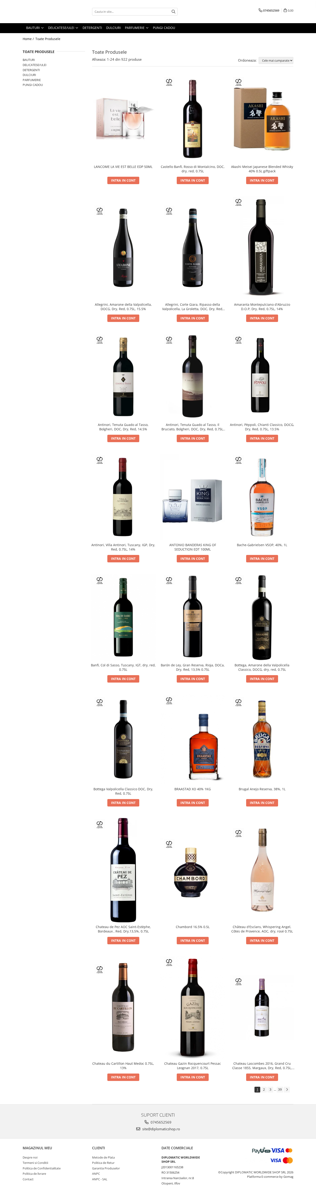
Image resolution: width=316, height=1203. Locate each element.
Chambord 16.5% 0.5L (193, 927)
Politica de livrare (34, 1174)
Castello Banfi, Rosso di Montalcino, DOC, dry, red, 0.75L (193, 168)
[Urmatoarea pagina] (287, 1090)
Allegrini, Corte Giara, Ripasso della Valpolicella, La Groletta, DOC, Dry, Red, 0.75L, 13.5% (192, 306)
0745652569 (160, 1122)
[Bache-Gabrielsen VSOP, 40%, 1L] (262, 497)
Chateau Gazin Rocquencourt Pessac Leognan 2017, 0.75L (192, 1065)
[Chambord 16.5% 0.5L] (192, 870)
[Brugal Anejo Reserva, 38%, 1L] (262, 739)
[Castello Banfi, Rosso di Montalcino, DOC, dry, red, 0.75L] (192, 119)
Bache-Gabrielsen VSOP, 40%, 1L (262, 545)
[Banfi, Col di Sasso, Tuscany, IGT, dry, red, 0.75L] (123, 617)
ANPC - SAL (99, 1179)
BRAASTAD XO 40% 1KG (192, 789)
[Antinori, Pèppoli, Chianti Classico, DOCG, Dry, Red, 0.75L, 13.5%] (262, 377)
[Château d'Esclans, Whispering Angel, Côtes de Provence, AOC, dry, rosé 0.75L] (262, 870)
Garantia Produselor (106, 1168)
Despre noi (30, 1157)
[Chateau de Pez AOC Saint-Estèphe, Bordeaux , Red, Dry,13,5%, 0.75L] (123, 870)
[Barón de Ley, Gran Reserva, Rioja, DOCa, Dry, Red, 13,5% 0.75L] (192, 617)
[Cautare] (173, 12)
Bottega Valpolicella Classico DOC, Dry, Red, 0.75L (123, 791)
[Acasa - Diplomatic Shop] (46, 11)
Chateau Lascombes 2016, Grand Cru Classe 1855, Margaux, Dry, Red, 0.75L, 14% (262, 1065)
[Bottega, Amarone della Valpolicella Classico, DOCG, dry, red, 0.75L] (262, 617)
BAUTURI (29, 60)
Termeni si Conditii (35, 1163)
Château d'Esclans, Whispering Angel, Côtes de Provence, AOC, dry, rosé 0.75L (262, 929)
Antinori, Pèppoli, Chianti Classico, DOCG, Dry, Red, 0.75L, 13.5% (262, 426)
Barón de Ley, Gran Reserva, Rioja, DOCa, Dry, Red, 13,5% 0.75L (193, 667)
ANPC (96, 1174)
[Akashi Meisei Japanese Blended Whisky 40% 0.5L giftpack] (262, 119)
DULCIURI (29, 75)
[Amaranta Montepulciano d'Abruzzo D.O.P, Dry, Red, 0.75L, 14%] (262, 248)
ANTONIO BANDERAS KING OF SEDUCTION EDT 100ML (192, 547)
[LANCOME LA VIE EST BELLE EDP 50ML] (123, 118)
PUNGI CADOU (33, 85)
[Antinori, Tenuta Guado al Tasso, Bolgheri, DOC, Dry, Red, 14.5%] (123, 377)
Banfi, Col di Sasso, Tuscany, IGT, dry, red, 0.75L (123, 667)
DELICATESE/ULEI (34, 65)
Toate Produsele (47, 39)
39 (280, 1089)
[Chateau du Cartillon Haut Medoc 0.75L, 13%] (123, 1007)
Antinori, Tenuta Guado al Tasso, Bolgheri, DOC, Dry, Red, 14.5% (123, 426)
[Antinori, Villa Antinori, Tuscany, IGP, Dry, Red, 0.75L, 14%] (123, 497)
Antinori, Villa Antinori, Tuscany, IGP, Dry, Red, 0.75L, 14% (123, 547)
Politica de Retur (103, 1163)
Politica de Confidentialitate (42, 1168)
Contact (28, 1179)
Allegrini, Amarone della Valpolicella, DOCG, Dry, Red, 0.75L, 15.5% (123, 306)
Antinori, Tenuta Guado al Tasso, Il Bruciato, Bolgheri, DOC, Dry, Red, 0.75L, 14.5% (192, 426)
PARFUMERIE (32, 80)
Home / (29, 39)
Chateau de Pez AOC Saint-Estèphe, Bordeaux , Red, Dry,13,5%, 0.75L (123, 929)
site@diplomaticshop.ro (160, 1129)
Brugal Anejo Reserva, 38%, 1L (262, 789)
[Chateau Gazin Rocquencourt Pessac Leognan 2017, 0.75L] (192, 1007)
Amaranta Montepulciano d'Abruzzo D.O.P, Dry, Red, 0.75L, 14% (262, 306)
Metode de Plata (103, 1157)
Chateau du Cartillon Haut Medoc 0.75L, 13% (123, 1065)
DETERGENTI (31, 70)
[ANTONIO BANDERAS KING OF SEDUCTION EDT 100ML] (192, 497)
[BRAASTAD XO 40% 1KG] (192, 739)
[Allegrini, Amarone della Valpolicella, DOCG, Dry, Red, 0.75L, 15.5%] (123, 248)
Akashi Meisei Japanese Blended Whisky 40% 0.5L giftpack (262, 168)
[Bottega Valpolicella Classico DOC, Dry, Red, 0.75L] (123, 739)
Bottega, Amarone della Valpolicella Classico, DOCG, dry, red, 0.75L (262, 667)
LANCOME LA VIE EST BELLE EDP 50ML (123, 166)
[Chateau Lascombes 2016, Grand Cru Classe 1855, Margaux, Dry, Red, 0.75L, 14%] (262, 1007)
